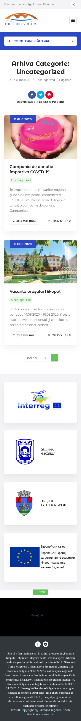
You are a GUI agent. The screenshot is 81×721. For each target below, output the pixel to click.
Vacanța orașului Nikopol (35, 291)
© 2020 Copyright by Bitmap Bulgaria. (36, 710)
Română (37, 615)
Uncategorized (45, 80)
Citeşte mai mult (24, 220)
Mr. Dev (57, 220)
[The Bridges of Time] (21, 20)
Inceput (24, 80)
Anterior (31, 358)
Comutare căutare (31, 41)
